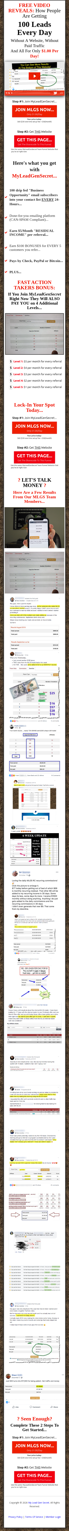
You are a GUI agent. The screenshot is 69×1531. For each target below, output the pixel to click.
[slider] (31, 93)
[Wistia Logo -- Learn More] (55, 93)
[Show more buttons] (61, 93)
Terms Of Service (34, 1516)
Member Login (53, 1516)
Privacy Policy (15, 1516)
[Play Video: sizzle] (34, 76)
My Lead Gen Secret (38, 1502)
